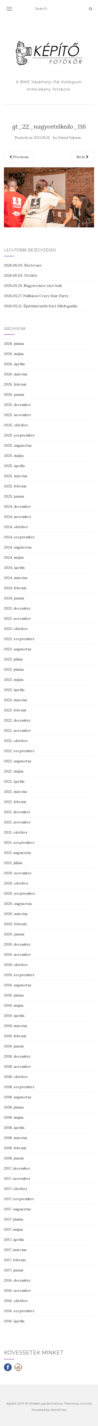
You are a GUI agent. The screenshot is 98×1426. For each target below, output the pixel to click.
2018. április (14, 1127)
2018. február (15, 1148)
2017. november (17, 1178)
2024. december (17, 506)
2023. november (17, 618)
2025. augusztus (18, 445)
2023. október (16, 628)
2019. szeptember (19, 975)
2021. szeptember (19, 842)
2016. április (14, 1321)
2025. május (14, 455)
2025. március (15, 476)
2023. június (14, 669)
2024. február (15, 588)
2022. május (14, 771)
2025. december (17, 404)
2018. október (16, 1076)
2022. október (16, 740)
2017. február (15, 1260)
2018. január (14, 1158)
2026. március (15, 374)
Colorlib (86, 1403)
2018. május (14, 1117)
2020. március (16, 913)
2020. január (14, 934)
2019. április (14, 1015)
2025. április (14, 465)
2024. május (14, 557)
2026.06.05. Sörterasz (23, 265)
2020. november (18, 873)
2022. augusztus (17, 761)
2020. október (16, 883)
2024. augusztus (18, 547)
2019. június (14, 995)
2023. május (14, 679)
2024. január (14, 598)
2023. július (13, 659)
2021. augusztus (17, 852)
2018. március (15, 1137)
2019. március (15, 1025)
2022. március (15, 791)
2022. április (14, 781)
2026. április (14, 364)
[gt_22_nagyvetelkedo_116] (49, 197)
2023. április (14, 689)
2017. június (13, 1219)
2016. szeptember (19, 1311)
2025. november (17, 415)
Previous (20, 157)
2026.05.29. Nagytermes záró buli (33, 285)
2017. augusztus (17, 1209)
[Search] (90, 9)
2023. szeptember (19, 639)
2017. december (17, 1168)
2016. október (16, 1300)
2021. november (17, 822)
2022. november (17, 730)
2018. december (17, 1056)
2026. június (14, 343)
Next (81, 157)
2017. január (14, 1270)
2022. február (15, 801)
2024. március (15, 577)
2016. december (17, 1280)
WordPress (58, 1410)
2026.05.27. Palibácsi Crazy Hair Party (36, 295)
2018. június (14, 1107)
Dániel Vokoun (69, 137)
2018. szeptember (19, 1087)
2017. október (15, 1188)
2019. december (17, 944)
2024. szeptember (19, 537)
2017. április (14, 1239)
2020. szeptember (19, 893)
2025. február (15, 486)
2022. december (17, 720)
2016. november (17, 1290)
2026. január (14, 394)
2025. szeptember (19, 435)
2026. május (14, 353)
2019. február (15, 1036)
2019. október (16, 964)
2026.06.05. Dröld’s (20, 275)
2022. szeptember (19, 751)
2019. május (14, 1005)
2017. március (15, 1249)
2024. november (17, 516)
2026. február (15, 384)
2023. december (17, 608)
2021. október (16, 832)
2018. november (17, 1066)
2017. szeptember (19, 1199)
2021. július (13, 863)
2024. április (14, 567)
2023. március (15, 700)
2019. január (14, 1046)
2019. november (17, 954)
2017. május (13, 1229)
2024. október (16, 527)
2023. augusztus (17, 649)
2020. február (15, 924)
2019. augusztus (17, 985)
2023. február (15, 710)
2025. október (16, 425)
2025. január (14, 496)
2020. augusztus (18, 903)
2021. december (17, 812)
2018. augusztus (17, 1097)
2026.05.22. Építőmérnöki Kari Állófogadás (40, 306)
